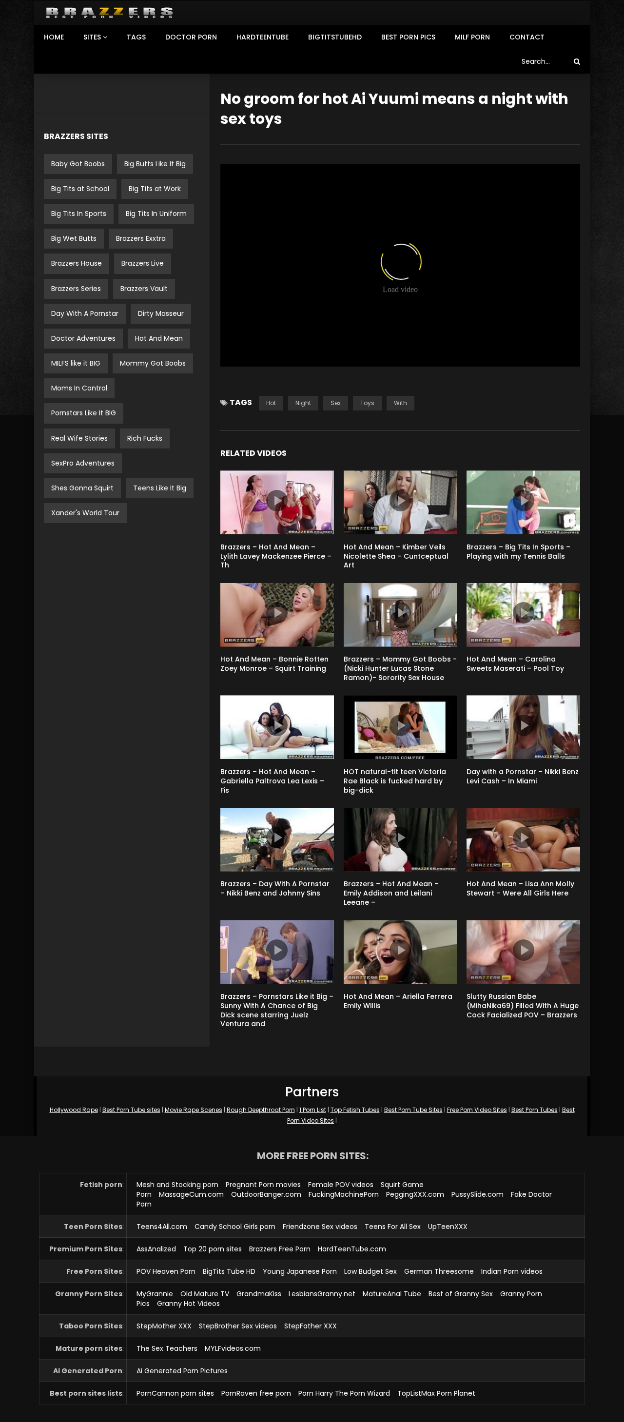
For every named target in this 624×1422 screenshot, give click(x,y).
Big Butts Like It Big (155, 164)
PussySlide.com (477, 1194)
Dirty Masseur (161, 313)
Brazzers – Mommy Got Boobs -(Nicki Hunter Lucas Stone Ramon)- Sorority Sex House (400, 668)
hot (271, 403)
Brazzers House (76, 263)
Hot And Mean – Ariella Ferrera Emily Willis (398, 1001)
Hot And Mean (159, 338)
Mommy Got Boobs (153, 363)
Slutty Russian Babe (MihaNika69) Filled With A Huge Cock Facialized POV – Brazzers (523, 1006)
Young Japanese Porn (300, 1271)
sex (336, 403)
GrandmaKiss (258, 1294)
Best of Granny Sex (461, 1294)
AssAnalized (156, 1249)
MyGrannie (154, 1294)
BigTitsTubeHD (335, 37)
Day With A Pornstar (84, 313)
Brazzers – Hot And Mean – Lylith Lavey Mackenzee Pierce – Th (276, 556)
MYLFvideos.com (233, 1348)
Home (54, 37)
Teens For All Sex (393, 1226)
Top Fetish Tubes (355, 1110)
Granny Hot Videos (188, 1303)
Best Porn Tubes (534, 1110)
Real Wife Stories (79, 438)
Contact (527, 37)
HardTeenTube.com (352, 1249)
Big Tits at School (80, 189)
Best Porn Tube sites (131, 1110)
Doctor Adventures (83, 338)
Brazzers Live (142, 263)
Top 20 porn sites (212, 1249)
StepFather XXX (310, 1326)
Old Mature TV (204, 1294)
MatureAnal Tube (392, 1294)
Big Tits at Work (155, 189)
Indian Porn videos (512, 1271)
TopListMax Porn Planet (436, 1393)
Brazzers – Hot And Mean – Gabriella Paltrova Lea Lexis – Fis (272, 781)
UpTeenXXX (448, 1226)
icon (277, 500)
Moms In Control (79, 388)
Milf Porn (472, 37)
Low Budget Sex (370, 1271)
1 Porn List (312, 1110)
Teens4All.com (161, 1226)
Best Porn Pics (408, 37)
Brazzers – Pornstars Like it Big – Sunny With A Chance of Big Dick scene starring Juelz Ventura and (276, 1010)
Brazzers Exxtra (141, 238)
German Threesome (439, 1271)
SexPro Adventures (83, 463)
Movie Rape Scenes (193, 1110)
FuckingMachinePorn (344, 1194)
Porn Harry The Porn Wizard (344, 1393)
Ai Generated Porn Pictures (182, 1371)
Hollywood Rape (74, 1110)
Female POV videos (340, 1184)
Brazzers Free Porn (280, 1249)
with (400, 403)
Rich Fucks (144, 438)
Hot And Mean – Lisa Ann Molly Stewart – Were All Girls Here (520, 888)
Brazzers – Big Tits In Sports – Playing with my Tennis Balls (518, 551)
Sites (92, 37)
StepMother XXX (164, 1326)
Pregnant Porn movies (263, 1184)
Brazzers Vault (144, 288)
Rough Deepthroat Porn (261, 1110)
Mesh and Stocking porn (177, 1184)
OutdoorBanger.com (266, 1194)
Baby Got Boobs (78, 164)
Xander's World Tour (85, 513)
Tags (136, 37)
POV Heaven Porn (165, 1271)
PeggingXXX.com (415, 1194)
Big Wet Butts (74, 238)
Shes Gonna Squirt (82, 488)
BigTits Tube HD (229, 1271)
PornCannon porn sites (175, 1393)
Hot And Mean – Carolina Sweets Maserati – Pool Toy (515, 663)
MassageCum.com (191, 1194)
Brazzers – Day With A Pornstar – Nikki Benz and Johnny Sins (275, 888)
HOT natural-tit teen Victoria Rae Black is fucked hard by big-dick (395, 781)
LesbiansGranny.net (322, 1294)
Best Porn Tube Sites (413, 1110)
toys (367, 403)
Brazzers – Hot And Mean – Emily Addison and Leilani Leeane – (391, 893)
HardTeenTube (262, 37)
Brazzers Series (76, 288)
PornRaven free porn (256, 1393)
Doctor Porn (191, 37)
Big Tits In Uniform (156, 213)
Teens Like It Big (159, 488)
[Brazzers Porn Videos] (109, 13)
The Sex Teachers (166, 1348)
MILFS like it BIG (75, 363)
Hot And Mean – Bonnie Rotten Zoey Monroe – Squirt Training (274, 663)
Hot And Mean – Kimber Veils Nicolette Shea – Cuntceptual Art (396, 556)
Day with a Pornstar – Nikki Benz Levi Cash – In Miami (523, 776)
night (303, 403)
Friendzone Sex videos (320, 1226)
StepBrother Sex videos (238, 1326)
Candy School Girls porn (235, 1226)
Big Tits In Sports (78, 213)
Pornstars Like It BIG (83, 413)
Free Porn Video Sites (477, 1110)
